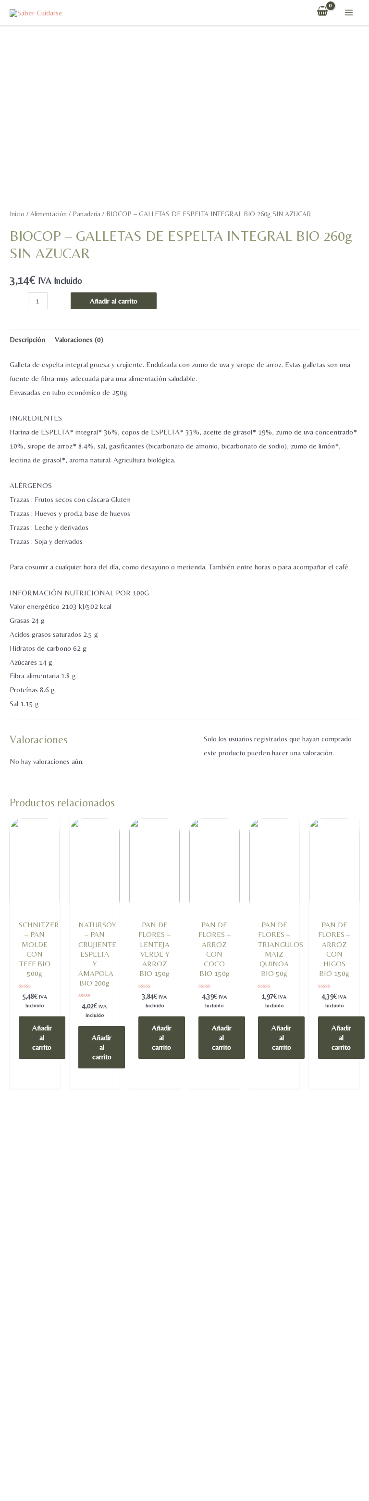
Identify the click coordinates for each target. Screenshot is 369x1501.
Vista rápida (34, 912)
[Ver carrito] (322, 12)
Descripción (27, 339)
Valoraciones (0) (79, 339)
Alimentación (48, 214)
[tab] (27, 340)
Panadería (86, 214)
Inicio (17, 214)
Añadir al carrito (113, 301)
